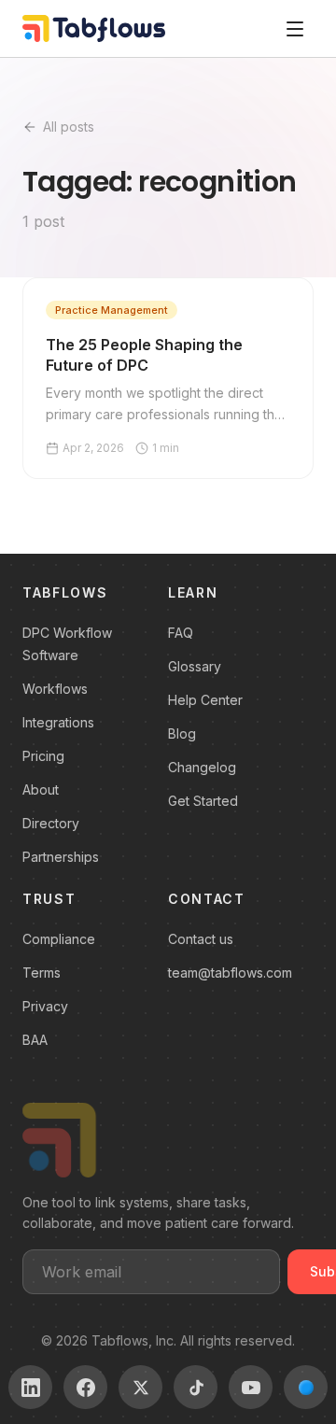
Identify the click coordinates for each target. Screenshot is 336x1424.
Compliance (58, 939)
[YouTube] (251, 1387)
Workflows (55, 689)
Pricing (43, 756)
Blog (182, 733)
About (40, 789)
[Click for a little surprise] (306, 1387)
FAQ (180, 633)
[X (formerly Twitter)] (140, 1387)
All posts (68, 126)
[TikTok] (195, 1387)
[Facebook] (85, 1387)
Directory (50, 823)
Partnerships (60, 857)
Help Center (205, 700)
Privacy (45, 1006)
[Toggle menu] (295, 29)
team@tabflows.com (230, 972)
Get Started (203, 801)
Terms (41, 972)
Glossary (194, 666)
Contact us (200, 939)
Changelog (202, 767)
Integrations (58, 722)
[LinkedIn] (30, 1387)
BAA (35, 1040)
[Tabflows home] (93, 28)
